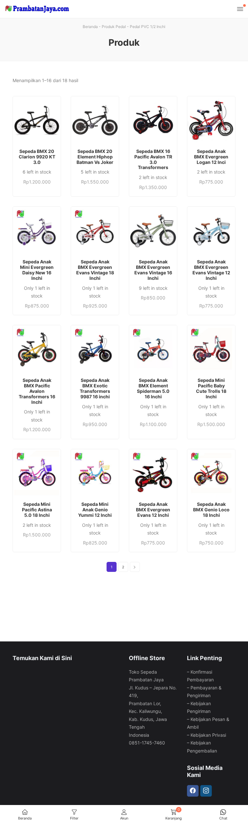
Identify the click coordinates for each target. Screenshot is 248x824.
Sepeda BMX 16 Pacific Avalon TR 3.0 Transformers (153, 159)
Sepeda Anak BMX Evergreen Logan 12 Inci (211, 157)
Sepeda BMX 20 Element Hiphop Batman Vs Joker (95, 157)
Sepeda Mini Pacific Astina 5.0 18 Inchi (37, 510)
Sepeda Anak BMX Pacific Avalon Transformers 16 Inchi (37, 391)
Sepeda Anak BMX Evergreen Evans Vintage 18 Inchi (95, 269)
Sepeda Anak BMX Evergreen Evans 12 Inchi (153, 510)
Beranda (90, 26)
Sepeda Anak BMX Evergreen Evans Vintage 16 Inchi (153, 269)
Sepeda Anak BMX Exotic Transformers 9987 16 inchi (95, 388)
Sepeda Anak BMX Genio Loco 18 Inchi (211, 510)
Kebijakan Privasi (208, 735)
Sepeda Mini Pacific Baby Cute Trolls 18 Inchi (211, 388)
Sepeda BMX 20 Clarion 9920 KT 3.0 (37, 157)
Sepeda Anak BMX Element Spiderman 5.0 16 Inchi (153, 388)
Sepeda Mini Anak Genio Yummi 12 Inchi (95, 510)
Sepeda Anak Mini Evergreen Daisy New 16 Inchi (37, 269)
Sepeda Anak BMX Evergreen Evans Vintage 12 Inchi (211, 269)
